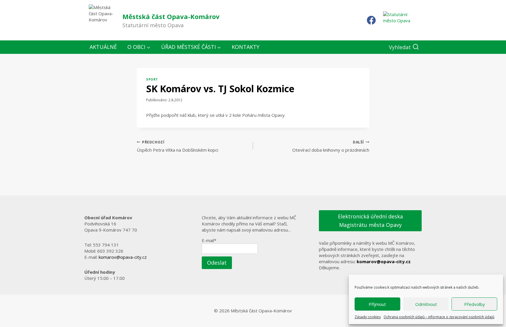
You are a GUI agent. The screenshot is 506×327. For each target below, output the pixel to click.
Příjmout (377, 304)
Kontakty (245, 46)
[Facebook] (371, 20)
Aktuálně (103, 46)
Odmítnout (426, 304)
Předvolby (474, 304)
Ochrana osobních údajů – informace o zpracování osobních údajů (439, 316)
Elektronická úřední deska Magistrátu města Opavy (370, 220)
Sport (152, 79)
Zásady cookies (368, 316)
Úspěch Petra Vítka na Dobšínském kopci (177, 146)
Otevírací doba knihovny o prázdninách (330, 146)
